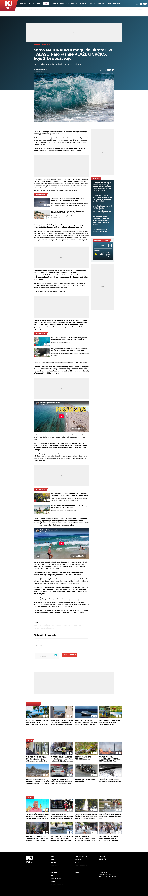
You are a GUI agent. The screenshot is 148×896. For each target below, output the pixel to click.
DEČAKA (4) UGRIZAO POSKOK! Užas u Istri (100, 230)
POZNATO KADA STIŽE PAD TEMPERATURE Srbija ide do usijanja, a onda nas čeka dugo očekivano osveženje (37, 839)
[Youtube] (146, 4)
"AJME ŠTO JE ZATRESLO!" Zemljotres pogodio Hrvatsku (110, 780)
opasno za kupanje (57, 625)
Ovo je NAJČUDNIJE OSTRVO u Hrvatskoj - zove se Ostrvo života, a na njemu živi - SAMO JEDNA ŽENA (61, 722)
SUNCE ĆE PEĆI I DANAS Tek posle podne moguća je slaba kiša (110, 816)
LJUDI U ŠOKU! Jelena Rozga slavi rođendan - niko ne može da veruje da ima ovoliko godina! (102, 198)
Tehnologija (70, 9)
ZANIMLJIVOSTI (33, 9)
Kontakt (77, 872)
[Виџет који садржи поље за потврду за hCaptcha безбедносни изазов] (47, 656)
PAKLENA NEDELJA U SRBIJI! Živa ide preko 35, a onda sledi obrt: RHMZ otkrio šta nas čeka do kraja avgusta (86, 816)
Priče (92, 3)
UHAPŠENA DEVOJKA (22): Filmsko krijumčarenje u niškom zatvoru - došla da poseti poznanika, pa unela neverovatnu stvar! (102, 186)
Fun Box (100, 3)
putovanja (51, 628)
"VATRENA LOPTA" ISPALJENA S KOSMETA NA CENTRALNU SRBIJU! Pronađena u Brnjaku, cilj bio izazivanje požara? (109, 759)
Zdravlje (55, 3)
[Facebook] (141, 4)
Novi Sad (102, 246)
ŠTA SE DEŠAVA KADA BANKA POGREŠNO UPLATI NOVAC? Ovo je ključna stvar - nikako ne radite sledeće (102, 220)
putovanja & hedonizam (40, 628)
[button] (95, 245)
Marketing (78, 869)
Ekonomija (63, 3)
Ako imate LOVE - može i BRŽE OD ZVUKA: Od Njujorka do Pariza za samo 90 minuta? (67, 200)
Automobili (80, 9)
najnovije (23, 3)
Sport (73, 3)
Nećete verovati (46, 9)
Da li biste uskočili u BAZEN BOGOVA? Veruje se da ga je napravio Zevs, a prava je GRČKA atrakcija (69, 338)
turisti (79, 625)
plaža (44, 625)
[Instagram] (144, 4)
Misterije (23, 9)
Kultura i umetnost (113, 3)
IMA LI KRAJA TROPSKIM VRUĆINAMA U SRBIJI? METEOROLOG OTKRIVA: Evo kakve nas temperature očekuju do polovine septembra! (110, 839)
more (75, 625)
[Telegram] (113, 70)
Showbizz (82, 3)
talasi (48, 625)
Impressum (78, 859)
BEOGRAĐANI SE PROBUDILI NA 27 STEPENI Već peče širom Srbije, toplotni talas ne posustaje (61, 839)
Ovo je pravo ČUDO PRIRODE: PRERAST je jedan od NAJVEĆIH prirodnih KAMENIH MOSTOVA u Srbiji (69, 349)
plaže (40, 625)
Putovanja (58, 9)
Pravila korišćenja (81, 856)
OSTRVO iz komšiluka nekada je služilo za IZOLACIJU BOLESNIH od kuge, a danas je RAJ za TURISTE (37, 722)
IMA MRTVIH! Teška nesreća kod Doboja (85, 780)
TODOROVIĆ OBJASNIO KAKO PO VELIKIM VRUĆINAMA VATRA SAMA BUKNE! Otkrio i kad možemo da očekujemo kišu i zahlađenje (37, 816)
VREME (38, 3)
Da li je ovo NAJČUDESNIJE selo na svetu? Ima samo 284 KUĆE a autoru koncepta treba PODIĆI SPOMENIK (70, 494)
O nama (77, 862)
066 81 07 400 (104, 872)
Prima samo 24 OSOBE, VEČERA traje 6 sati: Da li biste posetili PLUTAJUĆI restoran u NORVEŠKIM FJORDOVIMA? (86, 722)
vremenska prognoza (101, 241)
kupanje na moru (67, 625)
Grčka (35, 625)
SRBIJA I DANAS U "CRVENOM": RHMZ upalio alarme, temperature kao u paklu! (85, 839)
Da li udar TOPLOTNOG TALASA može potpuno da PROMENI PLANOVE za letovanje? (68, 212)
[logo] (37, 872)
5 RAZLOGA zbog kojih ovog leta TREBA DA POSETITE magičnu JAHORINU (109, 722)
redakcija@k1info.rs (106, 874)
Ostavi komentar (70, 655)
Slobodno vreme (55, 878)
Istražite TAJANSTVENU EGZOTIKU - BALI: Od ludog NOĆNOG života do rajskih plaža (69, 507)
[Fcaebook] (108, 70)
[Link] (110, 70)
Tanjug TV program (81, 865)
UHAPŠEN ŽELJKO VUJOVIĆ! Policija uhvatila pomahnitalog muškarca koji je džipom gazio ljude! (102, 209)
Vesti (30, 3)
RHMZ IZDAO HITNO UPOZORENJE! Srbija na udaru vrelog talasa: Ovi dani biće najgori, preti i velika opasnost (61, 816)
